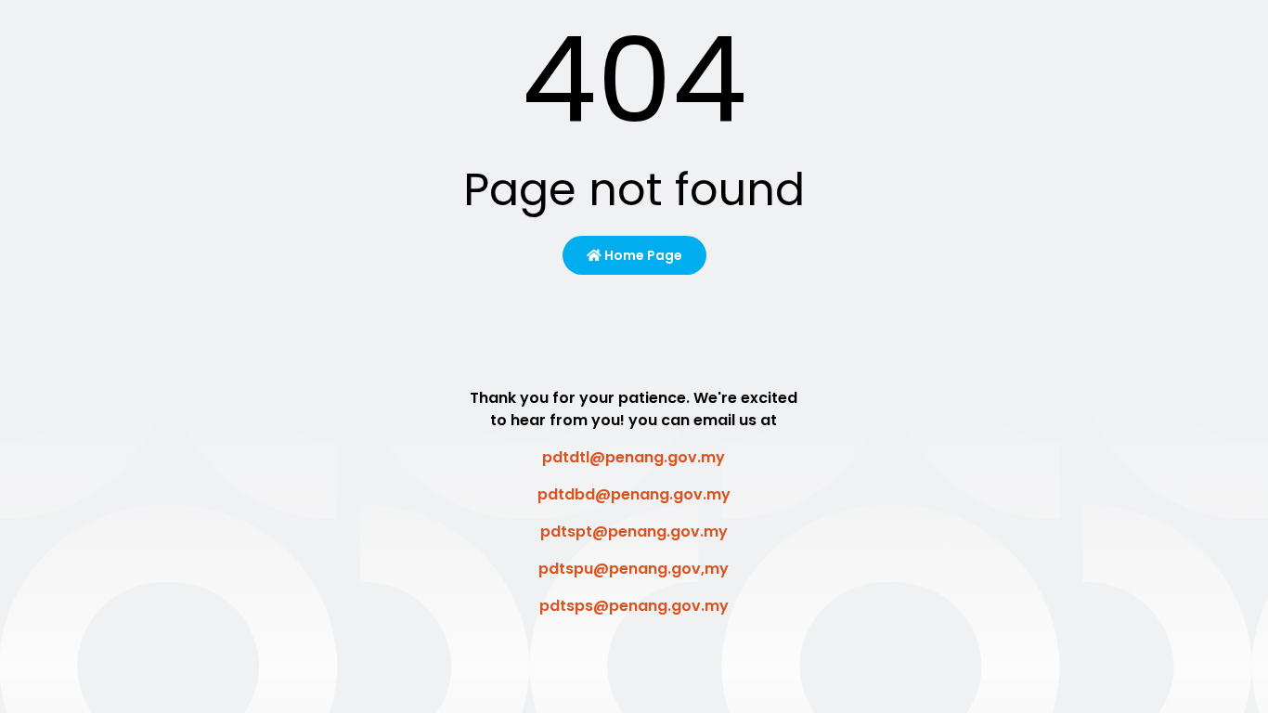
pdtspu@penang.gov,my (633, 568)
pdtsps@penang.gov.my (634, 605)
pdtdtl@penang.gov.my (633, 457)
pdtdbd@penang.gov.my (634, 494)
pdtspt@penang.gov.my (634, 531)
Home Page (642, 255)
